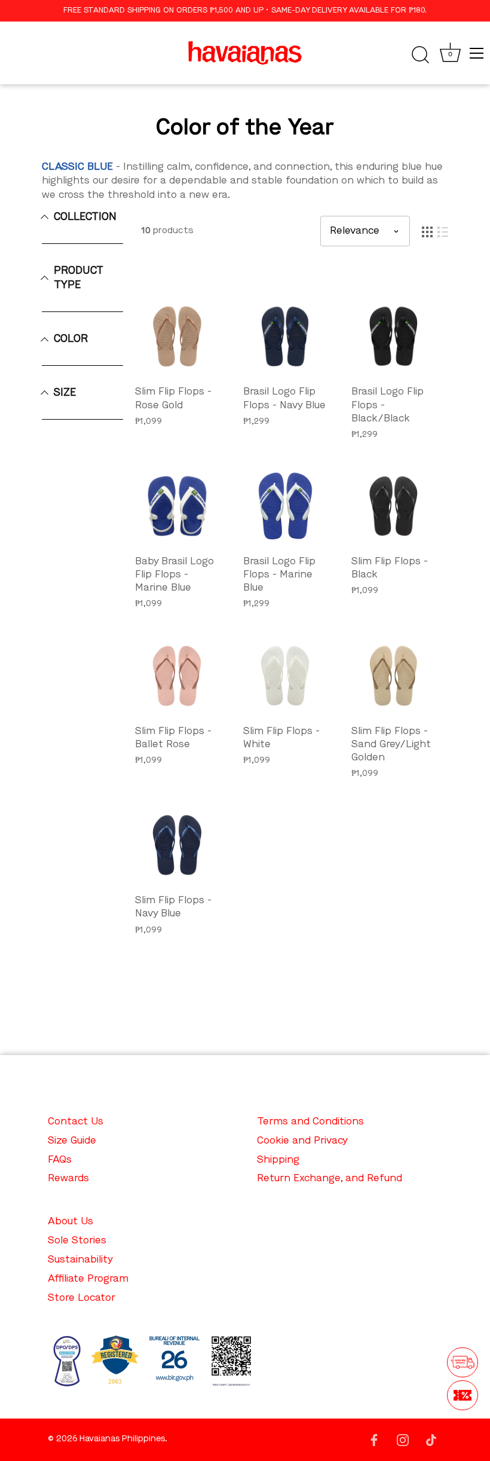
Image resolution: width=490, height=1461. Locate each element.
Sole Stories (77, 1241)
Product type (78, 278)
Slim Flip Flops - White (281, 738)
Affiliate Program (88, 1279)
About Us (70, 1222)
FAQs (60, 1160)
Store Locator (81, 1298)
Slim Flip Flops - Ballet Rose (173, 738)
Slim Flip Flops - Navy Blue (173, 907)
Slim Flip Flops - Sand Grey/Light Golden (391, 744)
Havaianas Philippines (122, 1439)
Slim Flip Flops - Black (389, 568)
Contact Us (75, 1122)
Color (71, 339)
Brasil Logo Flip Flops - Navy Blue (284, 398)
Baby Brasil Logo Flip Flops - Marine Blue (174, 575)
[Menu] (477, 53)
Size (65, 392)
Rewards (68, 1178)
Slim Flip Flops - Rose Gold (173, 398)
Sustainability (80, 1260)
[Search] (420, 55)
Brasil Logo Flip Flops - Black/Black (387, 405)
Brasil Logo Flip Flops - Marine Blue (279, 575)
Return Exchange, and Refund (329, 1178)
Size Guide (72, 1141)
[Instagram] (403, 1439)
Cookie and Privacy (302, 1141)
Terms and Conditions (310, 1122)
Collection (85, 217)
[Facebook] (374, 1439)
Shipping (278, 1160)
